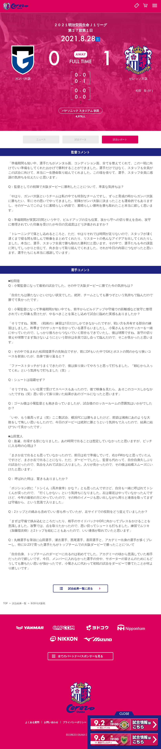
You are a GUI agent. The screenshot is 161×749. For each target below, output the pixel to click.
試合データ (80, 139)
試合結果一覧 (19, 603)
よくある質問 (32, 722)
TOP (5, 603)
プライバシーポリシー (74, 722)
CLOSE (124, 713)
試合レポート (120, 139)
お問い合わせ (51, 722)
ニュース (41, 139)
